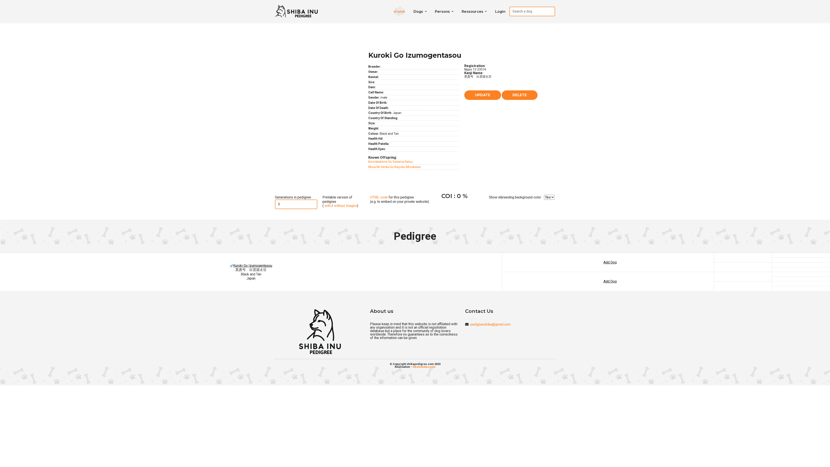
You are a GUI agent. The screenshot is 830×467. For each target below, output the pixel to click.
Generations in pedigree (293, 197)
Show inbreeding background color (515, 197)
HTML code (379, 197)
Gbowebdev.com (424, 366)
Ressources (473, 12)
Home (399, 12)
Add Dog (610, 262)
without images (345, 206)
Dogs (418, 12)
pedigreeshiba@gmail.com (490, 324)
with (327, 206)
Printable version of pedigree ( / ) (340, 201)
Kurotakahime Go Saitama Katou (390, 161)
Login (500, 12)
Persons (443, 12)
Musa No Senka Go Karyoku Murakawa (394, 167)
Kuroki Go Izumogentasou (252, 266)
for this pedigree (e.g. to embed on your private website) (399, 199)
